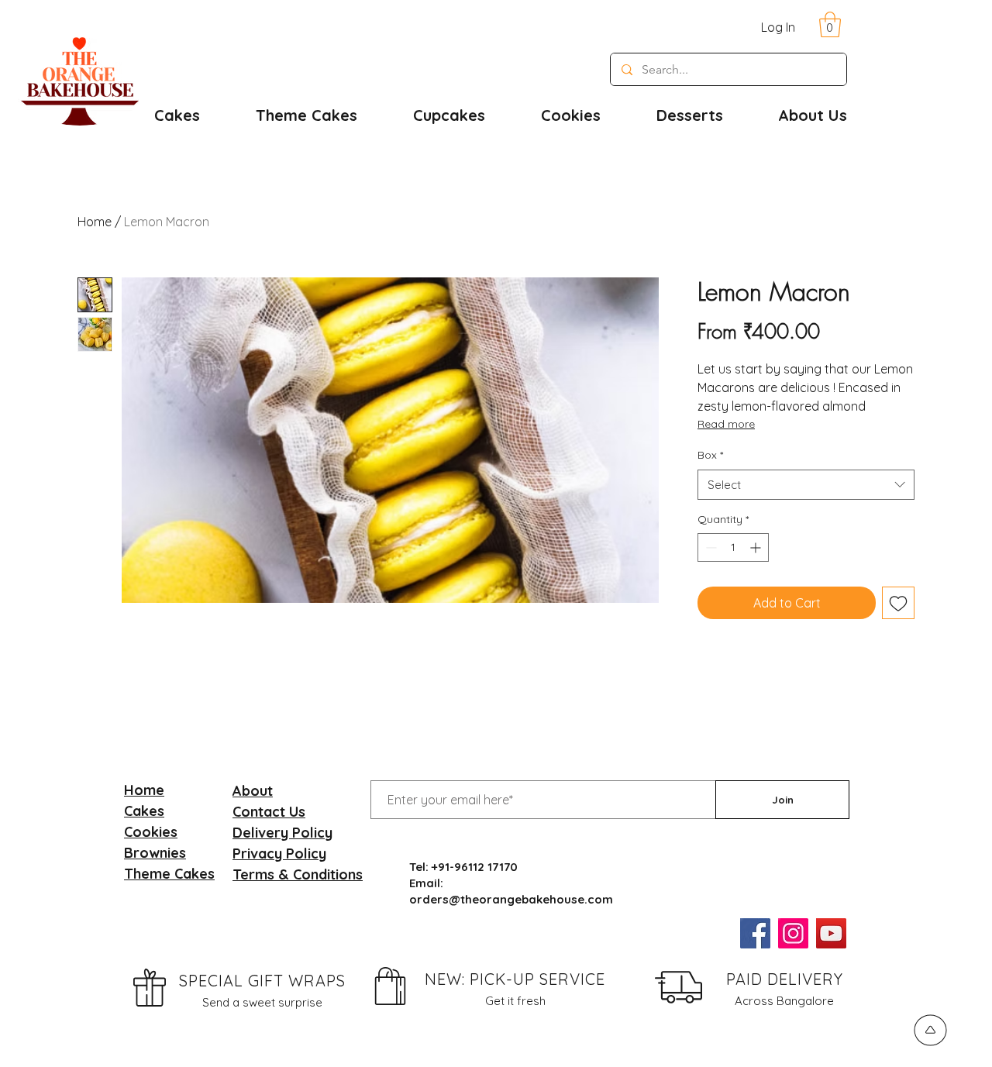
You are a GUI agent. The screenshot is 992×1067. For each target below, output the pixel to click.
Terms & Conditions (297, 874)
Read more (726, 424)
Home (95, 221)
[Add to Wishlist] (898, 603)
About (252, 791)
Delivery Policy (282, 833)
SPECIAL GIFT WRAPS (262, 980)
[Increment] (756, 547)
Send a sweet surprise (262, 1002)
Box (710, 455)
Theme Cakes (169, 874)
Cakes (144, 811)
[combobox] (806, 485)
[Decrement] (709, 547)
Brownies (155, 853)
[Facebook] (755, 933)
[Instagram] (793, 933)
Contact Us (268, 812)
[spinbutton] (733, 547)
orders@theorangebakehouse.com (511, 899)
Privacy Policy (279, 853)
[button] (830, 24)
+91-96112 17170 (475, 866)
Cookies (150, 832)
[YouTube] (831, 933)
